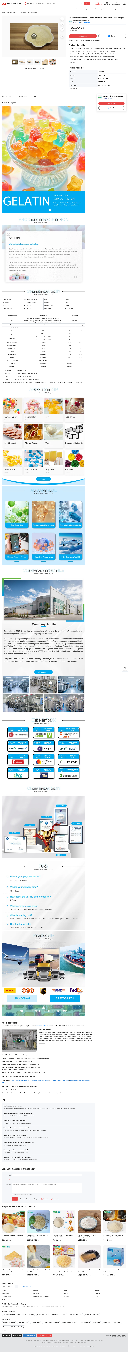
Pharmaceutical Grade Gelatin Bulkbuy (13, 1327)
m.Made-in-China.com (68, 1342)
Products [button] (29, 3)
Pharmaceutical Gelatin (27, 1080)
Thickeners (5, 1293)
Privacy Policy (90, 1346)
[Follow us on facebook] (113, 1335)
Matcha (66, 1290)
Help (95, 9)
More (3, 1330)
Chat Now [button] (113, 36)
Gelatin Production (85, 1323)
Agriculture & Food (12, 12)
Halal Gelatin (38, 1080)
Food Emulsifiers (29, 1314)
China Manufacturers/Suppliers (50, 1340)
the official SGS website (43, 1026)
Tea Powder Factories (9, 1323)
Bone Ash (97, 1293)
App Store (6, 1335)
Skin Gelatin (117, 1323)
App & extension (105, 9)
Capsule (78, 1080)
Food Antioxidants (42, 1314)
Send (15, 1199)
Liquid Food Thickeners (75, 1314)
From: (9, 1175)
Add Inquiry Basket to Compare (34, 68)
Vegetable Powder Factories (51, 1323)
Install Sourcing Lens (45, 1335)
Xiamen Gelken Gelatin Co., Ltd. (81, 20)
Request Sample (95, 40)
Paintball (84, 1080)
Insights (101, 1340)
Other (96, 1296)
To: (10, 1180)
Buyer (86, 9)
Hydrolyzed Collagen (56, 1080)
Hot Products (29, 1340)
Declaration (82, 1346)
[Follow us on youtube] (120, 1335)
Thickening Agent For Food (58, 1314)
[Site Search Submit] (87, 3)
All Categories (7, 9)
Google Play (17, 1335)
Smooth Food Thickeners (92, 1314)
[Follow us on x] (115, 1335)
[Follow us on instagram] (118, 1335)
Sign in (124, 4)
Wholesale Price (74, 1340)
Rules (125, 9)
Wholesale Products (64, 1340)
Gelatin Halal (106, 1323)
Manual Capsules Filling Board (41, 1296)
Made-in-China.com (56, 1342)
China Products (37, 1340)
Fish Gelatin (45, 1080)
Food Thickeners (32, 12)
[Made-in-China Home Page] (11, 3)
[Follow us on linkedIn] (125, 1335)
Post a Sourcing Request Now (50, 1199)
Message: (8, 1184)
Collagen (35, 1290)
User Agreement (73, 1346)
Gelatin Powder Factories (69, 1323)
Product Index (93, 1340)
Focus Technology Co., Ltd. (51, 1346)
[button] (82, 3)
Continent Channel (84, 1340)
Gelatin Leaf (65, 1080)
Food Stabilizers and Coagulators (12, 1314)
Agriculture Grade (23, 1323)
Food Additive (22, 12)
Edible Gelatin (16, 1080)
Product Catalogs (26, 1286)
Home (3, 12)
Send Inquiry (83, 36)
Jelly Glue (73, 1080)
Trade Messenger (29, 1335)
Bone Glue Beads (6, 1296)
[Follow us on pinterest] (123, 1335)
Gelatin (4, 1290)
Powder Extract (36, 1323)
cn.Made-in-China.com (80, 1342)
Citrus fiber (36, 1293)
